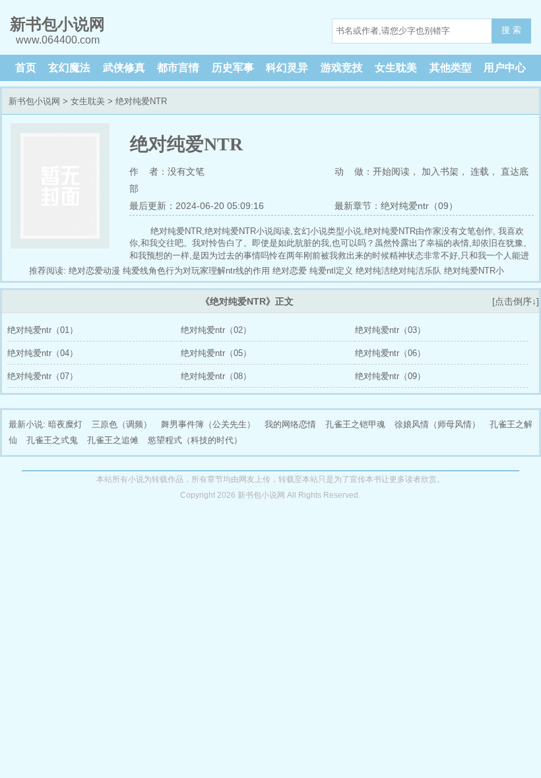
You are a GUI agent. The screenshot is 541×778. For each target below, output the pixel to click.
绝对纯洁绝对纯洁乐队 (398, 271)
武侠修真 (124, 67)
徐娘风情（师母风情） (437, 424)
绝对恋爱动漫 (94, 271)
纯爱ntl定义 (331, 271)
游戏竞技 (342, 67)
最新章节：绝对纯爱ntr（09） (396, 205)
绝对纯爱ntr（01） (42, 330)
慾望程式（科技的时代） (195, 440)
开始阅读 (391, 171)
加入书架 (440, 171)
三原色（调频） (122, 424)
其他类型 (451, 67)
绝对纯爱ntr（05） (216, 353)
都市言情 (178, 67)
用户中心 (505, 67)
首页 (25, 67)
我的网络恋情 (290, 424)
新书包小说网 (34, 101)
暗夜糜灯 (65, 424)
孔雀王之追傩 (113, 440)
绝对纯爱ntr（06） (390, 353)
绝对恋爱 (289, 271)
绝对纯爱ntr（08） (216, 376)
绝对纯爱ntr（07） (42, 376)
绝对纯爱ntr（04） (42, 353)
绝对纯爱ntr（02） (216, 330)
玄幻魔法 (69, 67)
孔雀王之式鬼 (52, 440)
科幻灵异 (287, 67)
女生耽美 (396, 67)
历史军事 (233, 67)
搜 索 (511, 30)
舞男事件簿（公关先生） (208, 424)
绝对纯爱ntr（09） (390, 376)
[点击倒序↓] (515, 301)
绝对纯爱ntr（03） (390, 330)
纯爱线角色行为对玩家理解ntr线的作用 (196, 271)
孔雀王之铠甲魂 (355, 424)
